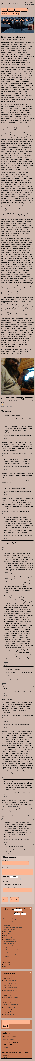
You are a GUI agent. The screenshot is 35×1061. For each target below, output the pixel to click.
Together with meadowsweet (11, 1004)
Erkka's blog (14, 14)
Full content (5, 1047)
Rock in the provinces (9, 929)
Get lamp (6, 935)
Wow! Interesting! (8, 977)
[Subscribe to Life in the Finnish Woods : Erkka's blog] (31, 908)
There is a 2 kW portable (10, 983)
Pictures (5, 14)
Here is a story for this (9, 1011)
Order (22, 912)
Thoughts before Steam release (12, 945)
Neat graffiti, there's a (9, 1014)
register (31, 4)
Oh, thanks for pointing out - (11, 994)
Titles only (4, 1046)
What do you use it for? (9, 1007)
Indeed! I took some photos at (11, 997)
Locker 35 (6, 923)
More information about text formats (11, 879)
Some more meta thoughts (10, 954)
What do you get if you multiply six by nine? (16, 887)
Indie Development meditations (11, 950)
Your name (5, 860)
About (4, 10)
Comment (5, 867)
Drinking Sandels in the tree (11, 952)
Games (11, 10)
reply (3, 422)
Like (2, 402)
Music (18, 10)
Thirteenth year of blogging (10, 919)
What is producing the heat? (11, 987)
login (26, 4)
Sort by (16, 912)
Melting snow (7, 916)
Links (5, 966)
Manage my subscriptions (8, 1039)
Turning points (7, 933)
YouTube (4, 1057)
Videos (24, 10)
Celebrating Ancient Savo (10, 943)
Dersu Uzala (7, 925)
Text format (6, 876)
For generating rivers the (10, 980)
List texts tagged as (19, 908)
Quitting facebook (8, 931)
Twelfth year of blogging (10, 941)
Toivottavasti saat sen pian (10, 990)
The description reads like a (11, 1000)
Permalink (4, 418)
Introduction (7, 964)
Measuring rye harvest (9, 939)
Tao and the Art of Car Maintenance (13, 927)
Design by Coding (8, 921)
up (2, 405)
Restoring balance (8, 937)
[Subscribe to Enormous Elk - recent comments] (31, 972)
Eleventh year (7, 956)
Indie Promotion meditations (11, 947)
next (11, 958)
